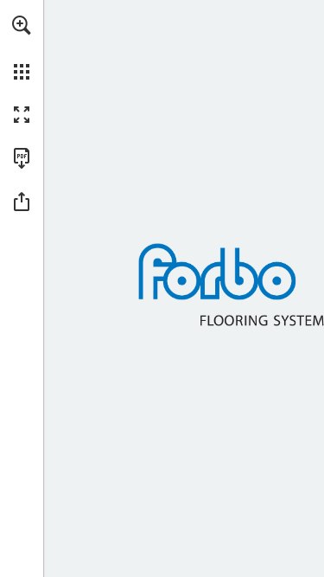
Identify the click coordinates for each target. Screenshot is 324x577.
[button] (21, 25)
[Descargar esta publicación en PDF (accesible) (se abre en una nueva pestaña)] (21, 158)
